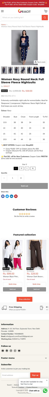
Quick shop (12, 284)
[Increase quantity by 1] (21, 178)
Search (9, 385)
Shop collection (24, 299)
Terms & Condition (18, 387)
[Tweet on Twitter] (7, 196)
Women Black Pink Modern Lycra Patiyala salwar (11, 277)
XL (33, 168)
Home (3, 25)
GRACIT (7, 86)
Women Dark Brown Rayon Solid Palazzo (35, 277)
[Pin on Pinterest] (16, 196)
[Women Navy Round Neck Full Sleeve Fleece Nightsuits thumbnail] (4, 70)
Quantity (4, 173)
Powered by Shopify (24, 393)
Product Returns (31, 387)
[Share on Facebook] (3, 196)
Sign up (35, 375)
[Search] (45, 17)
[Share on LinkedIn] (11, 196)
